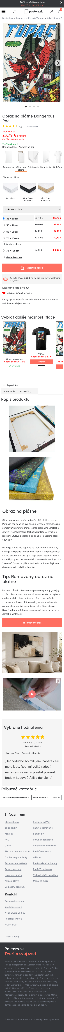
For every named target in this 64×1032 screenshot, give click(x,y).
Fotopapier (8, 167)
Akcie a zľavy (12, 881)
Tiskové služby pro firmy (45, 875)
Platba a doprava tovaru (17, 851)
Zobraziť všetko (33, 746)
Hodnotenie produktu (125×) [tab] (17, 391)
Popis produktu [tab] (10, 385)
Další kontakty (12, 936)
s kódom (21, 135)
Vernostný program (15, 886)
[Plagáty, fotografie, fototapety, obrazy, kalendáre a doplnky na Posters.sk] (33, 11)
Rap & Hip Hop (39, 797)
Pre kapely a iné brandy (45, 863)
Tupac (54, 797)
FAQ (7, 839)
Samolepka (46, 167)
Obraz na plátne (21, 168)
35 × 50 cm (12, 219)
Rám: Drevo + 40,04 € (28, 199)
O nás (8, 845)
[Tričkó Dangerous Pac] (41, 338)
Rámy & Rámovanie (43, 827)
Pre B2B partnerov (42, 869)
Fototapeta (33, 167)
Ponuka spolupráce (43, 839)
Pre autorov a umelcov (44, 845)
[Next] (58, 63)
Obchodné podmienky (16, 857)
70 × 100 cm (13, 238)
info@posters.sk (13, 907)
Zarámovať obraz (32, 622)
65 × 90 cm (12, 232)
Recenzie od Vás (41, 822)
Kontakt (9, 833)
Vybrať (41, 361)
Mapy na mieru (40, 881)
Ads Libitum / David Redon (15, 797)
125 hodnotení (31, 126)
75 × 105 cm (12, 251)
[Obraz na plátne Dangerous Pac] (14, 338)
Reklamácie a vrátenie (16, 863)
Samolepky (38, 833)
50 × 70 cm (12, 225)
